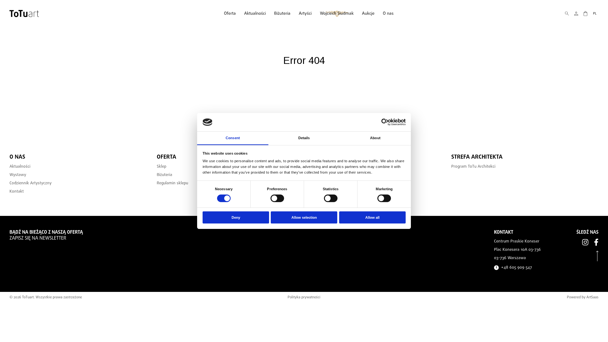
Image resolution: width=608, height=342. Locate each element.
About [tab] (375, 138)
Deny (236, 217)
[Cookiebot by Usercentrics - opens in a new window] (385, 122)
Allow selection (304, 217)
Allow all (372, 217)
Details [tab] (304, 138)
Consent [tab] (233, 138)
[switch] (277, 198)
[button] (567, 13)
